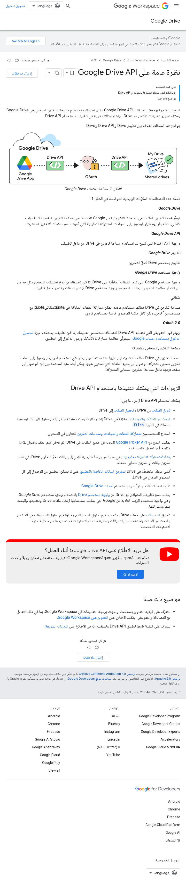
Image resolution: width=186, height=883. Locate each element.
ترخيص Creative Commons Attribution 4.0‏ (107, 674)
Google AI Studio (47, 739)
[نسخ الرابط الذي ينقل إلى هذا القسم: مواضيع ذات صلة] (139, 599)
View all (54, 770)
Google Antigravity (46, 747)
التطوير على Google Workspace (83, 617)
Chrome (54, 724)
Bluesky (114, 724)
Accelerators (170, 739)
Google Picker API (131, 442)
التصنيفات (153, 515)
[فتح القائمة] (176, 6)
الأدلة (94, 60)
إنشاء (147, 456)
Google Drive (165, 21)
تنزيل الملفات (161, 410)
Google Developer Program (159, 716)
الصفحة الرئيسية (170, 60)
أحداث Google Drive (97, 486)
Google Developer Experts (160, 732)
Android (54, 716)
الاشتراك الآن (130, 574)
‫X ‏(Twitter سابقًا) (108, 747)
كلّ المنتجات (172, 840)
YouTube (113, 755)
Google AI (173, 832)
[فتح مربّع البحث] (68, 6)
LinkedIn (114, 739)
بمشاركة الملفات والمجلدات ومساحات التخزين (109, 433)
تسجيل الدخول (15, 6)
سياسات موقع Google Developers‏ (89, 678)
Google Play (51, 763)
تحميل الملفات (124, 410)
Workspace (146, 6)
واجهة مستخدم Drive (94, 494)
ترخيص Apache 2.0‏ (167, 678)
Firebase (53, 732)
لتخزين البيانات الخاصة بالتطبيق (103, 471)
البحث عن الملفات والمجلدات (150, 419)
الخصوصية (162, 860)
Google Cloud (50, 755)
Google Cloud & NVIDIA (163, 747)
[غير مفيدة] (9, 60)
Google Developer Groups (161, 724)
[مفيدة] (16, 60)
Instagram (112, 732)
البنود (177, 860)
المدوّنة (115, 716)
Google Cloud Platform (163, 825)
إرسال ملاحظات (22, 73)
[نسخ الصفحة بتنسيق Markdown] (57, 73)
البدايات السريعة (56, 626)
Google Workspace (141, 60)
